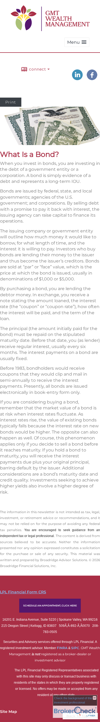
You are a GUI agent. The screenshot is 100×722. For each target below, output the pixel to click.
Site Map (8, 711)
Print (10, 102)
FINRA (62, 648)
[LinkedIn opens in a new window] (77, 78)
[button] (76, 42)
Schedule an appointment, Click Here (50, 605)
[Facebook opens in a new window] (92, 78)
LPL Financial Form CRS (23, 592)
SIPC (75, 648)
